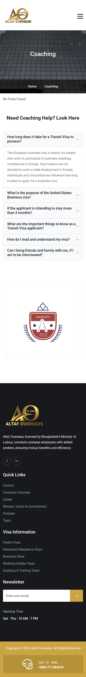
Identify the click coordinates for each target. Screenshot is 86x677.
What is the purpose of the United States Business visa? (39, 195)
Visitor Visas (12, 542)
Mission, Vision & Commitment (24, 506)
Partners (9, 513)
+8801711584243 (51, 667)
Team (7, 520)
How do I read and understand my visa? (38, 239)
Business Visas (13, 556)
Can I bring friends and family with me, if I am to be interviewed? (40, 252)
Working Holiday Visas (19, 563)
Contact (8, 485)
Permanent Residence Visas (22, 549)
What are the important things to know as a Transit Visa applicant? (41, 226)
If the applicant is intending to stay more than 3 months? (39, 210)
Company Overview (16, 492)
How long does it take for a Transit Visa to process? (40, 139)
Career (7, 499)
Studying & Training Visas (21, 570)
